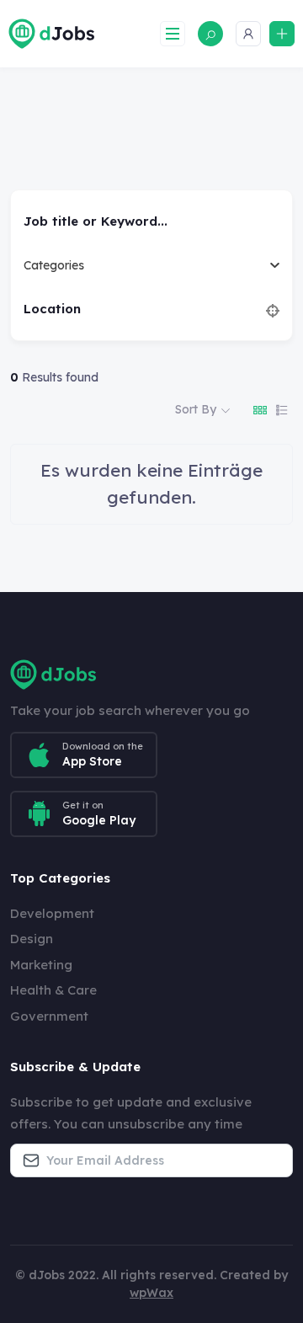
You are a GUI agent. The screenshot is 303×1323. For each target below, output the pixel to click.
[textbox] (54, 265)
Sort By (195, 409)
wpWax (151, 1292)
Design (31, 939)
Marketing (41, 965)
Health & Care (53, 990)
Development (52, 913)
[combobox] (145, 265)
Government (49, 1016)
